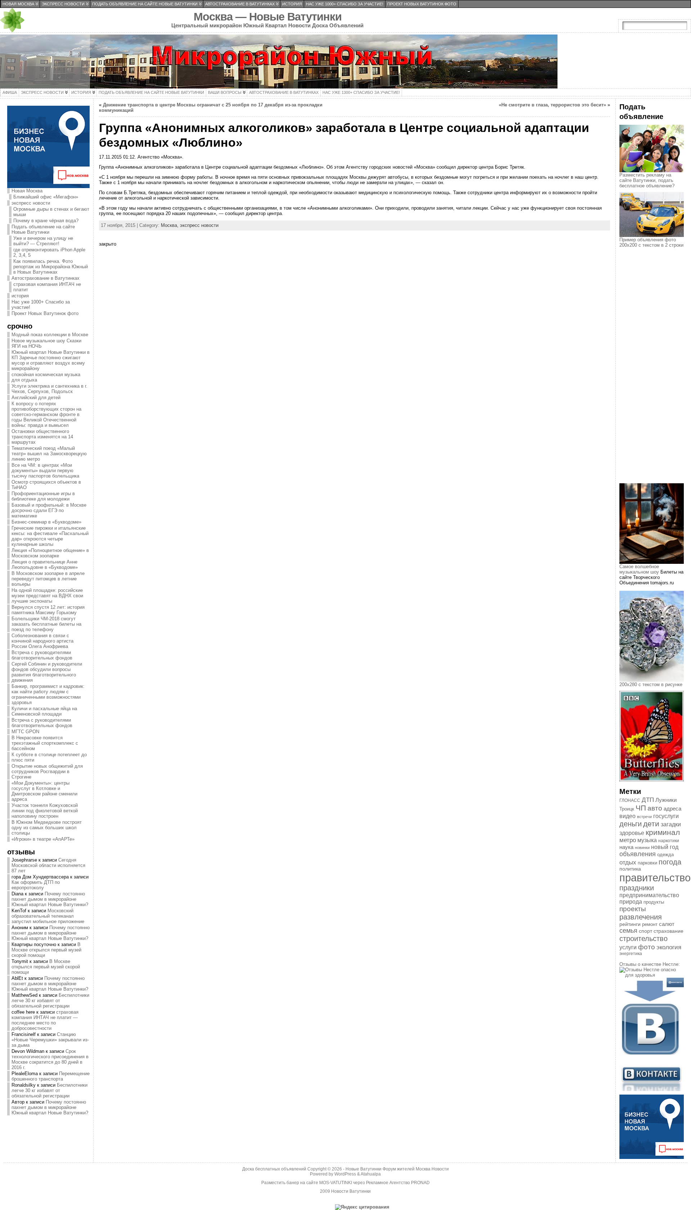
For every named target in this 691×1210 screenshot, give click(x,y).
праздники (636, 888)
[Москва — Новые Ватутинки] (345, 61)
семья (628, 930)
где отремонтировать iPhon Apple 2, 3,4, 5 (49, 252)
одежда (665, 854)
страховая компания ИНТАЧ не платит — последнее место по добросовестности (45, 1020)
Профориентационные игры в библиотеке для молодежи (43, 496)
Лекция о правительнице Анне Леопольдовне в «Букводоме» (45, 564)
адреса (672, 809)
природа (630, 902)
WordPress (345, 1174)
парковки (647, 863)
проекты (632, 909)
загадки (671, 824)
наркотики (668, 840)
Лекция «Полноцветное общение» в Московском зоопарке (50, 553)
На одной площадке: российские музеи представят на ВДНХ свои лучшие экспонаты (47, 596)
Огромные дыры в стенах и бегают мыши (51, 211)
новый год (664, 847)
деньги (630, 824)
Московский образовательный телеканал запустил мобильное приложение (48, 916)
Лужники (666, 800)
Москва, (170, 225)
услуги (628, 947)
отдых (627, 862)
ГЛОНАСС (629, 800)
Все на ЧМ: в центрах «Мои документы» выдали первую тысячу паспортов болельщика (45, 470)
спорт (645, 931)
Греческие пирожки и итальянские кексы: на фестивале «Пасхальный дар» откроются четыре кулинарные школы (50, 536)
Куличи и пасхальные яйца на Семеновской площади (44, 711)
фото (646, 947)
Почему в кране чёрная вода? (45, 220)
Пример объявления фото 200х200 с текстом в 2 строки (651, 242)
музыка (647, 840)
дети (651, 823)
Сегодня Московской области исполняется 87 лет (48, 865)
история (20, 295)
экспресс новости (31, 203)
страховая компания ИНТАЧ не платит (47, 287)
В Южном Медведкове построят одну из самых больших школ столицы (47, 827)
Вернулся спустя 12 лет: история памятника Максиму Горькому (48, 609)
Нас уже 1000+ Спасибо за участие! (41, 304)
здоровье (631, 833)
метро (627, 840)
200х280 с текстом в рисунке (650, 684)
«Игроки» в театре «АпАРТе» (43, 839)
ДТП (648, 799)
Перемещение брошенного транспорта (51, 1076)
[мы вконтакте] (651, 1089)
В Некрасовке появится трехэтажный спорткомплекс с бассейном (45, 743)
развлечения (640, 917)
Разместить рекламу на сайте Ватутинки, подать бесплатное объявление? (646, 180)
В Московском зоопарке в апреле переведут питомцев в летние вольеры (48, 579)
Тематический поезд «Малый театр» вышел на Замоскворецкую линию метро (49, 454)
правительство (655, 877)
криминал (663, 832)
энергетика (630, 953)
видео (627, 816)
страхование (668, 931)
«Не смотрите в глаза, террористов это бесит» (552, 105)
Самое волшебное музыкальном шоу (639, 569)
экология (668, 947)
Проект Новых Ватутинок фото (45, 313)
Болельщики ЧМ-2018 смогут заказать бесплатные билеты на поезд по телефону (46, 624)
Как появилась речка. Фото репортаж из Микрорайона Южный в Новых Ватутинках (50, 267)
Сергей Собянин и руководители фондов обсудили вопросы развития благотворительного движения (47, 672)
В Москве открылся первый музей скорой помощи (46, 950)
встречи (644, 816)
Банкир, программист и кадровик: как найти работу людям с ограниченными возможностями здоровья (48, 694)
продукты (653, 902)
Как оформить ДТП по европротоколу (36, 885)
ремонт (650, 924)
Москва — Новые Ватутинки (268, 16)
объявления (637, 854)
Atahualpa (371, 1174)
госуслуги (666, 816)
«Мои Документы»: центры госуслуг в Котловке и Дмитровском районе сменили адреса (44, 791)
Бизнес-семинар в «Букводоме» (46, 522)
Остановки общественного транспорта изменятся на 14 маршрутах (42, 437)
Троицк (626, 809)
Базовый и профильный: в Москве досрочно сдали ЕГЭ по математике (49, 510)
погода (670, 862)
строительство (643, 938)
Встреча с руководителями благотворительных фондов (42, 655)
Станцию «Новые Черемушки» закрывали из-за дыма (50, 1040)
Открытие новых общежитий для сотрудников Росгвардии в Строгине (47, 771)
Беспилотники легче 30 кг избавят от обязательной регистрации (50, 1000)
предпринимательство (649, 895)
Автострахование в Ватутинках (46, 278)
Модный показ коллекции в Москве (50, 334)
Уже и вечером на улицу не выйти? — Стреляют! (43, 241)
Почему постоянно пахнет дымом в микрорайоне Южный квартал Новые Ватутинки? (50, 899)
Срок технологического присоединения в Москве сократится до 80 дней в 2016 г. (50, 1059)
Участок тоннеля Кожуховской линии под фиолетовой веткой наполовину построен (45, 811)
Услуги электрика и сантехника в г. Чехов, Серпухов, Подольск (49, 388)
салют (666, 924)
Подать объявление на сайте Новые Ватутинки (43, 229)
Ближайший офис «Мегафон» (45, 197)
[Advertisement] (655, 372)
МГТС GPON (25, 731)
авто (654, 808)
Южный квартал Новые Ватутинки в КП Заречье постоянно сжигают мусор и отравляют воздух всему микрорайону (51, 360)
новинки (642, 847)
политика (630, 869)
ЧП (641, 808)
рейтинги (630, 924)
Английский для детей (36, 397)
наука (626, 847)
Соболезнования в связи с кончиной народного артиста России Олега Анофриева (42, 641)
